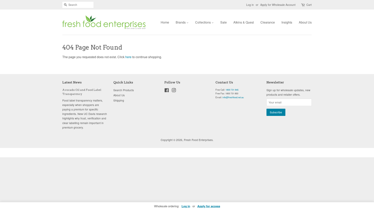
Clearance (267, 22)
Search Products (123, 90)
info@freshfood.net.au (233, 97)
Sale (223, 22)
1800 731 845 (232, 89)
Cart (309, 5)
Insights (286, 22)
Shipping (118, 100)
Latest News (72, 82)
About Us (305, 22)
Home (165, 22)
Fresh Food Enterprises (198, 140)
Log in (250, 5)
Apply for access (208, 206)
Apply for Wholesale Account (277, 5)
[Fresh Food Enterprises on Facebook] (166, 91)
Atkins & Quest (243, 22)
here (128, 57)
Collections (203, 22)
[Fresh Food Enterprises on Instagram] (174, 91)
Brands (181, 22)
